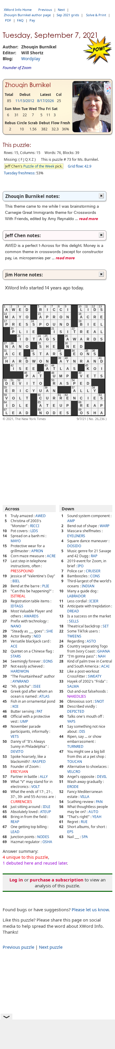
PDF (8, 20)
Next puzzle (51, 947)
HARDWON (20, 671)
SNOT (99, 701)
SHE (49, 631)
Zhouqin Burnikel (28, 84)
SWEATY (94, 676)
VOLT (35, 786)
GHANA (103, 651)
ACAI (105, 666)
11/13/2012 (24, 100)
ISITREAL (18, 596)
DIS (82, 731)
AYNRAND (20, 681)
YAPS (71, 721)
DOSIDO (74, 545)
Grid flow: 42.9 (79, 166)
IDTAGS (17, 606)
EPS (70, 831)
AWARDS (31, 616)
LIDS (34, 530)
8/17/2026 (45, 100)
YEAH (96, 816)
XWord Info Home (18, 9)
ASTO (91, 641)
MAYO (16, 540)
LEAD (15, 831)
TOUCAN (74, 761)
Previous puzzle (18, 947)
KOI (15, 706)
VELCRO (73, 771)
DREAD (73, 611)
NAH (102, 656)
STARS (16, 656)
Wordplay (30, 58)
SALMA (73, 686)
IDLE (46, 806)
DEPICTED (75, 711)
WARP (104, 525)
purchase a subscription (56, 880)
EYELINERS (76, 535)
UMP (24, 721)
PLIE (45, 586)
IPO (80, 565)
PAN (99, 801)
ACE (14, 646)
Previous (45, 9)
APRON (37, 550)
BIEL (16, 580)
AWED (40, 515)
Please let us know (90, 909)
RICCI (34, 525)
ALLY (44, 776)
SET (106, 626)
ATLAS (44, 696)
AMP (71, 520)
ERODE (73, 786)
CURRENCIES (21, 801)
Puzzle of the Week (38, 166)
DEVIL (102, 776)
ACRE (51, 555)
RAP (94, 555)
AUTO (93, 811)
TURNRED (75, 746)
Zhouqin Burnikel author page (27, 15)
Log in (16, 880)
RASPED (39, 761)
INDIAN (88, 586)
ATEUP (45, 811)
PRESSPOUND (22, 570)
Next (61, 9)
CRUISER (93, 570)
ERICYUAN (19, 771)
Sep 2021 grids (68, 15)
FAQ (20, 20)
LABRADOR (76, 596)
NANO (16, 626)
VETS (15, 736)
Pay (32, 20)
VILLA (84, 796)
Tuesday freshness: (19, 173)
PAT (39, 711)
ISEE (37, 686)
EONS (48, 661)
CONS (95, 575)
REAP (15, 821)
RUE (84, 821)
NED (37, 636)
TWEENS (74, 636)
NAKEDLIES (76, 696)
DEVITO (17, 751)
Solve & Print (96, 15)
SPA (85, 836)
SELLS (74, 621)
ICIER (93, 601)
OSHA (47, 841)
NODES (43, 836)
